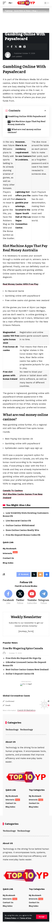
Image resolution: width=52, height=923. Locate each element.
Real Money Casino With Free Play (20, 284)
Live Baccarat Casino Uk (18, 520)
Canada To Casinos (13, 490)
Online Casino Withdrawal (20, 525)
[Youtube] (31, 597)
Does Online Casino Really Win (22, 530)
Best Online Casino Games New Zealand (27, 669)
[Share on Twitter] (16, 46)
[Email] (20, 46)
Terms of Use (25, 918)
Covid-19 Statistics (26, 710)
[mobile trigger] (5, 3)
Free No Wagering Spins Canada (23, 648)
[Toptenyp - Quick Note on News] (26, 3)
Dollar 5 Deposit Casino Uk (20, 673)
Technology (12, 729)
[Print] (24, 46)
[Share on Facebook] (11, 46)
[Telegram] (43, 597)
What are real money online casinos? (24, 131)
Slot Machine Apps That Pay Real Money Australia (26, 123)
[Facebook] (8, 597)
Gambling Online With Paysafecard (27, 116)
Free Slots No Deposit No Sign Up (23, 658)
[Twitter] (20, 597)
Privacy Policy (10, 918)
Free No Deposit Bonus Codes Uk (23, 535)
